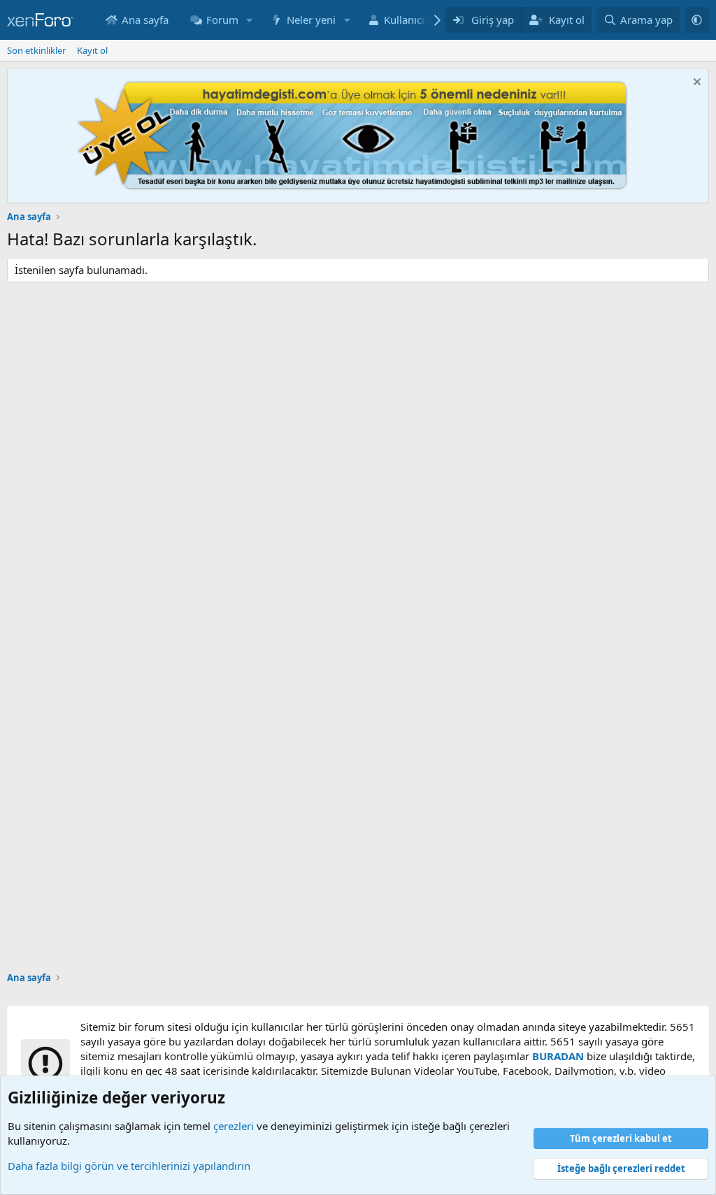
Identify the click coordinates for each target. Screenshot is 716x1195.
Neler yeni (311, 20)
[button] (249, 20)
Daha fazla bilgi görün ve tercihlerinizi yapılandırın (129, 1166)
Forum (222, 20)
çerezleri (233, 1126)
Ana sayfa (145, 20)
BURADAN (558, 1056)
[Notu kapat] (695, 83)
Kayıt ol (92, 50)
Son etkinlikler (36, 50)
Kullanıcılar (410, 20)
